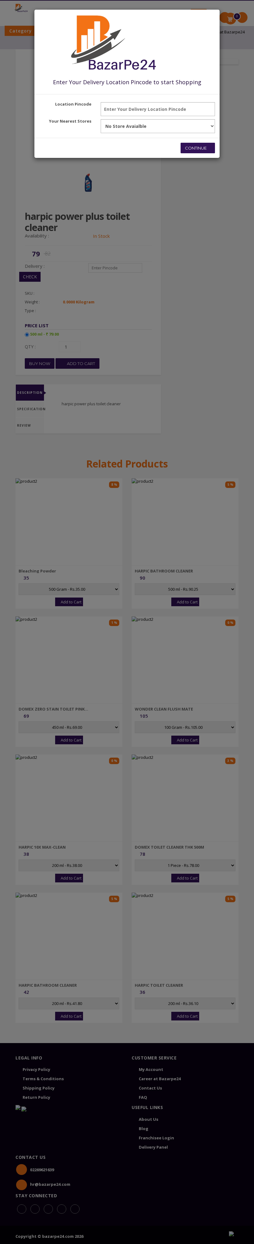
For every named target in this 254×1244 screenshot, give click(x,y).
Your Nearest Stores (70, 121)
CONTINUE (196, 148)
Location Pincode (73, 104)
